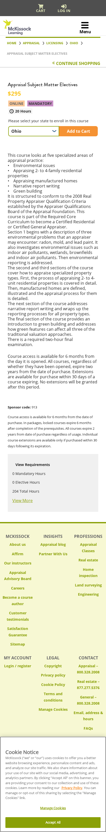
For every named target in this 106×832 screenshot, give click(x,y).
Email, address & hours (88, 716)
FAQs (88, 728)
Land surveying (88, 585)
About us (18, 544)
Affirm (17, 553)
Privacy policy (53, 675)
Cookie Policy (53, 684)
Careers (17, 588)
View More (22, 500)
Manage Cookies (53, 709)
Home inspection (88, 572)
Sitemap (17, 644)
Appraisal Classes (88, 547)
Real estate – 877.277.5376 (88, 684)
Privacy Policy (71, 787)
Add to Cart (78, 131)
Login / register (17, 665)
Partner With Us (53, 553)
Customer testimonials (18, 616)
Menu (85, 32)
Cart (40, 10)
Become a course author (18, 600)
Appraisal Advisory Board (17, 575)
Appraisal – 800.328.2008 (88, 669)
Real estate (88, 560)
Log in (64, 10)
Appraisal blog (53, 544)
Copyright (53, 665)
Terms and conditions (53, 697)
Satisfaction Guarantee (17, 631)
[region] (53, 784)
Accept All (53, 822)
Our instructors (17, 563)
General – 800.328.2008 (88, 700)
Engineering (88, 594)
